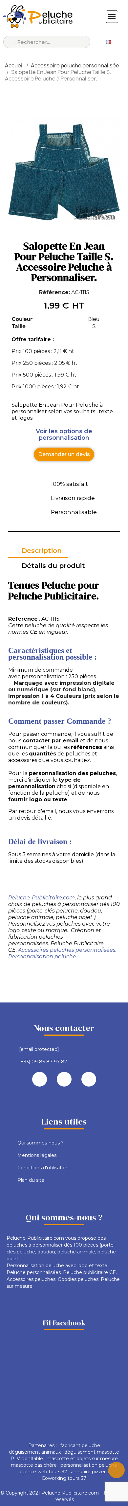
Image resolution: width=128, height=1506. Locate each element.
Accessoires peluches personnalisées (67, 950)
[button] (64, 454)
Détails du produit (53, 566)
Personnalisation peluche (42, 956)
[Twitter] (64, 1079)
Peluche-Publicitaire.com (41, 898)
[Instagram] (88, 1079)
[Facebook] (39, 1079)
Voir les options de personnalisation (64, 434)
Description (42, 551)
